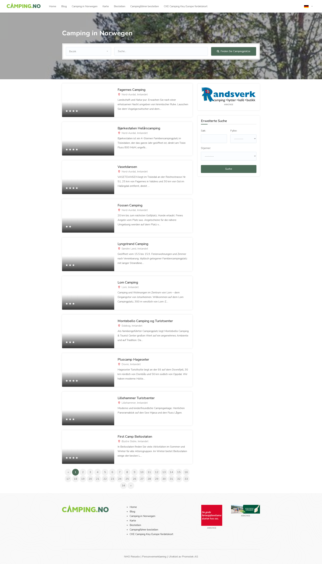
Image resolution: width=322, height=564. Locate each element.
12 (156, 472)
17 (68, 479)
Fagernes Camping (131, 89)
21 (97, 479)
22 (105, 479)
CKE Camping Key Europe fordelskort (185, 6)
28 (149, 479)
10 (142, 472)
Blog (64, 6)
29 (156, 479)
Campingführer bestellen (144, 6)
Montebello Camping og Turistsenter (145, 321)
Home (52, 6)
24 (119, 479)
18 (75, 479)
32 (178, 479)
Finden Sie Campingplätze (235, 51)
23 (112, 479)
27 (142, 479)
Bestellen (119, 6)
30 (164, 479)
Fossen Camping (130, 205)
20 (90, 479)
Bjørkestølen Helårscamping (139, 128)
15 (178, 472)
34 (123, 485)
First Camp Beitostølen (135, 436)
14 (171, 472)
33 (186, 479)
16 (186, 472)
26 (134, 479)
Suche (228, 169)
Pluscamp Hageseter (133, 359)
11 (149, 472)
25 (127, 479)
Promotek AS (190, 556)
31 (171, 479)
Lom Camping (128, 282)
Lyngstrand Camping (133, 244)
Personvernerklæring (154, 556)
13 (164, 472)
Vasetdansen (127, 167)
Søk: (203, 131)
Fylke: (233, 131)
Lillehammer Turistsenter (136, 398)
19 (83, 479)
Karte (105, 6)
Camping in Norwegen (84, 6)
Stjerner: (206, 148)
